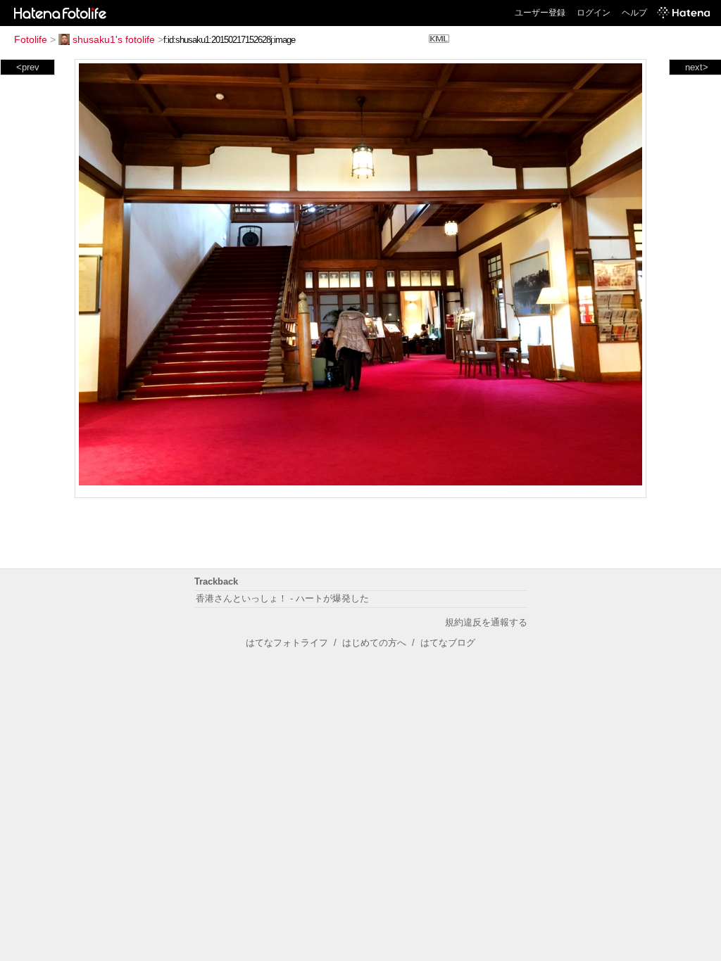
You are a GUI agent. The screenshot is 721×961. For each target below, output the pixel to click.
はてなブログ (447, 642)
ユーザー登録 (540, 13)
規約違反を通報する (486, 622)
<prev (27, 67)
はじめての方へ (374, 642)
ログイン (593, 13)
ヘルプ (634, 13)
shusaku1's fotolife (114, 39)
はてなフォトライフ (287, 642)
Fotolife (30, 39)
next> (696, 67)
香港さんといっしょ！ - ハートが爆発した (282, 598)
